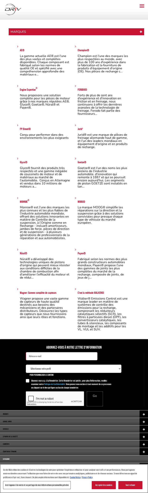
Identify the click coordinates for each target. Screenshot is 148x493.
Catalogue (6, 459)
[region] (74, 478)
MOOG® (81, 201)
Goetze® (82, 162)
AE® (22, 50)
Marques (18, 32)
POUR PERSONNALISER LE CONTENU (42, 375)
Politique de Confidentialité (54, 384)
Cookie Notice (75, 477)
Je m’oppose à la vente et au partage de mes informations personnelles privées (37, 485)
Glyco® (23, 162)
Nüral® (23, 253)
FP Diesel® (25, 129)
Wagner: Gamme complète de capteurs (38, 293)
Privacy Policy (87, 477)
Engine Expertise (28, 89)
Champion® (83, 50)
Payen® (82, 253)
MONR (24, 201)
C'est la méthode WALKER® (91, 293)
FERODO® (82, 89)
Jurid (80, 129)
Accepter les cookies (103, 485)
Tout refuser (130, 485)
